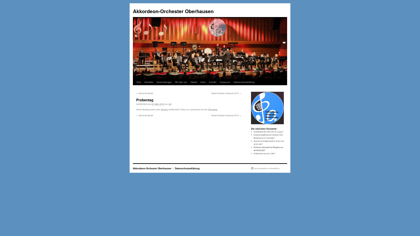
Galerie (193, 82)
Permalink (212, 109)
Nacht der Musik (144, 93)
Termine (164, 109)
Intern (203, 82)
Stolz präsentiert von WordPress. (267, 168)
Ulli (169, 104)
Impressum (225, 82)
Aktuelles (148, 82)
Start (138, 82)
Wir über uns (181, 82)
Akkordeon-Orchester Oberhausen (173, 11)
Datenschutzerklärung (244, 82)
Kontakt (212, 82)
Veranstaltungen (164, 82)
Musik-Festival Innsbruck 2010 (226, 93)
